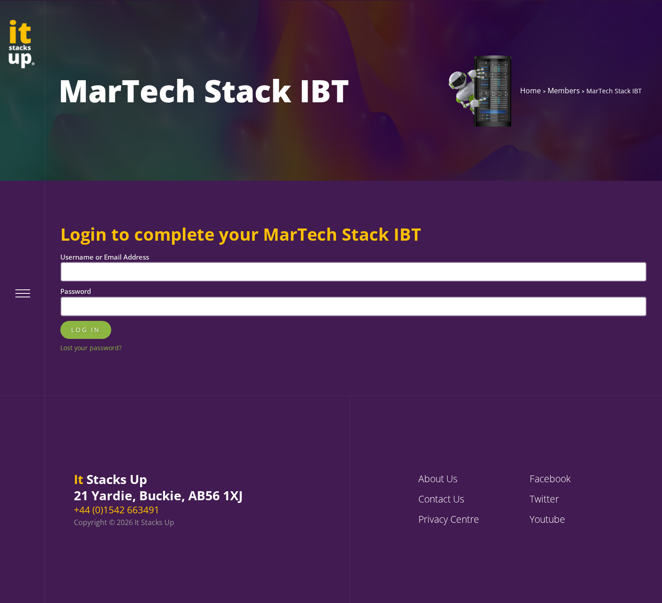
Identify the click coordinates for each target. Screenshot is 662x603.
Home (530, 91)
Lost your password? (91, 347)
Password (75, 291)
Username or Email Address (104, 256)
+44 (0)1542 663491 (116, 509)
